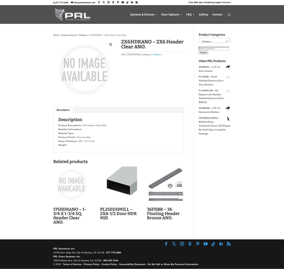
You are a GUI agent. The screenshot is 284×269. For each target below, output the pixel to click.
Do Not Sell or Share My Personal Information (173, 264)
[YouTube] (123, 2)
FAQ (189, 14)
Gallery (203, 14)
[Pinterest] (118, 2)
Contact (217, 14)
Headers (83, 35)
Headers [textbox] (213, 41)
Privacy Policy (91, 264)
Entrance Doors (69, 35)
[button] (111, 45)
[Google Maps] (113, 2)
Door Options (170, 14)
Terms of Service (72, 264)
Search (203, 52)
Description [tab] (63, 110)
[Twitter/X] (104, 2)
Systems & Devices (142, 14)
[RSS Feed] (137, 2)
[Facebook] (99, 2)
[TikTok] (127, 2)
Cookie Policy (109, 264)
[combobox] (215, 40)
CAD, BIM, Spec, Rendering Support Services (210, 2)
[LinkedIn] (132, 2)
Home (56, 35)
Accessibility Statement (132, 264)
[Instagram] (108, 2)
